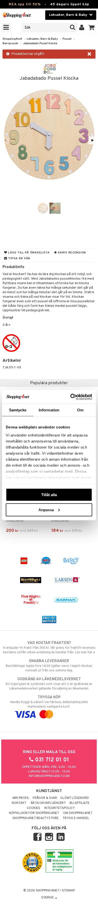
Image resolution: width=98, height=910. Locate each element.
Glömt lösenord (74, 798)
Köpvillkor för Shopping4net (34, 813)
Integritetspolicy (59, 808)
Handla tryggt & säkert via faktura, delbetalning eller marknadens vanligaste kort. (49, 702)
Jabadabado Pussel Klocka (40, 43)
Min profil (21, 798)
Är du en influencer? (48, 803)
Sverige (48, 898)
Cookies (33, 808)
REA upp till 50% (25, 4)
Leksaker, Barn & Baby (42, 39)
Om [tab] (80, 410)
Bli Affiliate (79, 803)
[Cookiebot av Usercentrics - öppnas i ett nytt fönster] (70, 397)
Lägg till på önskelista (28, 253)
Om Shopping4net (77, 813)
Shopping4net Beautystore (35, 818)
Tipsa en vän (18, 258)
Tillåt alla (49, 495)
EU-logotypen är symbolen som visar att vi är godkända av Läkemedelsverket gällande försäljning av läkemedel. (49, 684)
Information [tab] (49, 410)
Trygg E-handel (76, 818)
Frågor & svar (45, 798)
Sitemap (68, 891)
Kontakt (19, 803)
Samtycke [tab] (17, 410)
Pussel (67, 39)
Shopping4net (12, 39)
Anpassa (46, 509)
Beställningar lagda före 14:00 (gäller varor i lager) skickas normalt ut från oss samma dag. (49, 666)
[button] (91, 27)
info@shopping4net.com (49, 776)
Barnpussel (10, 43)
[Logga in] (81, 27)
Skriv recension (71, 253)
